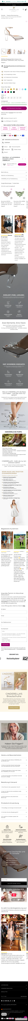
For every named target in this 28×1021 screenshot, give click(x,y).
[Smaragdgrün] (11, 92)
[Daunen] (26, 51)
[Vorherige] (2, 4)
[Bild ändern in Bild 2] (9, 51)
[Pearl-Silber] (2, 89)
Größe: (3, 95)
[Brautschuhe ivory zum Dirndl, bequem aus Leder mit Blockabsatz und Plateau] (20, 540)
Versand (11, 112)
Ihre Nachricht (4, 628)
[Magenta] (5, 92)
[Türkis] (25, 89)
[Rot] (8, 92)
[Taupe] (16, 89)
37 (5, 97)
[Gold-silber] (14, 89)
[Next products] (25, 159)
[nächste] (26, 4)
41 (17, 97)
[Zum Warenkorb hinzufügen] (11, 198)
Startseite (3, 15)
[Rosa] (19, 89)
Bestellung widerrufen (21, 1019)
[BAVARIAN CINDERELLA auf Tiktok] (10, 1001)
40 (14, 97)
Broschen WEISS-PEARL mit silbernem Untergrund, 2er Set (6, 203)
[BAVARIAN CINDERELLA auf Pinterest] (8, 1001)
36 (2, 97)
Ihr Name (3, 609)
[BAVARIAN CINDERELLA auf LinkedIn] (6, 1001)
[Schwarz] (14, 92)
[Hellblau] (22, 89)
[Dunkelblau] (2, 92)
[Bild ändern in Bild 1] (3, 51)
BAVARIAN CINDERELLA (15, 1011)
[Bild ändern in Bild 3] (14, 51)
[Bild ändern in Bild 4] (19, 51)
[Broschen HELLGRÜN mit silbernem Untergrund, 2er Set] (20, 194)
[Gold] (11, 89)
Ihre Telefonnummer (6, 622)
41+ (20, 97)
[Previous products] (22, 159)
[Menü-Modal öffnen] (2, 9)
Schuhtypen (7, 142)
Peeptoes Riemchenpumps (12, 15)
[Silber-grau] (8, 89)
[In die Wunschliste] (26, 21)
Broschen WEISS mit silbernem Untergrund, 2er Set (12, 163)
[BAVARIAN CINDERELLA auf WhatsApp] (12, 1001)
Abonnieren (24, 996)
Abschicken (5, 644)
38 (8, 97)
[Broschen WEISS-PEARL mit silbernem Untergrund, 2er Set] (7, 194)
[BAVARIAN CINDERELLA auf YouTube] (14, 1001)
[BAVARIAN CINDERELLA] (14, 9)
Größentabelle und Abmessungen (12, 139)
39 (11, 97)
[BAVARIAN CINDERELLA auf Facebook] (2, 1001)
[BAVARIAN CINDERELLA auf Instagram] (4, 1001)
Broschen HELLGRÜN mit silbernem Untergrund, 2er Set (19, 203)
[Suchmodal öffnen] (23, 9)
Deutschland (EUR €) (7, 1009)
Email (2, 615)
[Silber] (5, 89)
